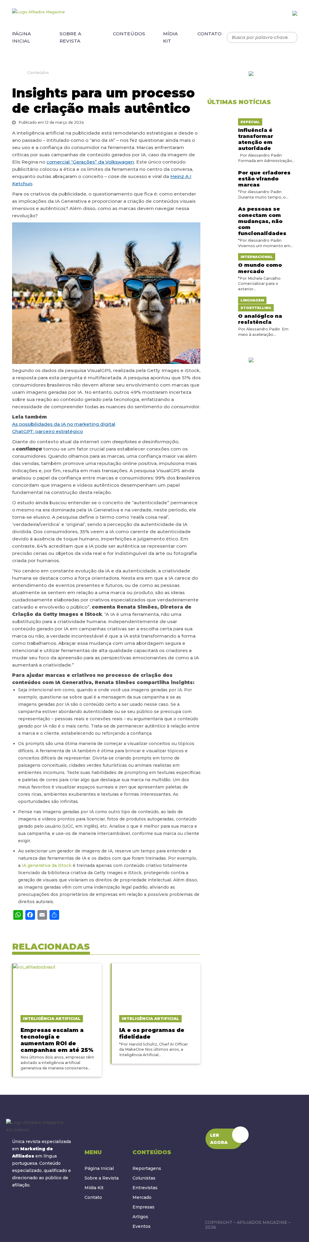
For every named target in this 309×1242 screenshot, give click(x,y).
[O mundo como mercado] (220, 256)
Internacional (257, 257)
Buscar (290, 37)
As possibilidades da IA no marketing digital (63, 424)
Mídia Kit (170, 37)
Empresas (143, 1207)
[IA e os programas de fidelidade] (156, 986)
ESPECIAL (250, 122)
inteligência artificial (52, 1018)
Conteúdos (129, 34)
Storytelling (256, 308)
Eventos (141, 1226)
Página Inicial (21, 37)
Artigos (140, 1216)
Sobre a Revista (70, 37)
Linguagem (252, 300)
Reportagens (146, 1168)
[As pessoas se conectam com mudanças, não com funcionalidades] (220, 208)
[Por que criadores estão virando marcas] (220, 171)
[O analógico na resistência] (220, 300)
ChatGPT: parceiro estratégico (47, 431)
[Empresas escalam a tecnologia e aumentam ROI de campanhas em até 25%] (57, 986)
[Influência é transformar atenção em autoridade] (220, 121)
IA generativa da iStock (47, 865)
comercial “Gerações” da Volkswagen (90, 162)
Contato (209, 34)
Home (14, 72)
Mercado (141, 1197)
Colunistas (143, 1178)
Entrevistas (145, 1187)
